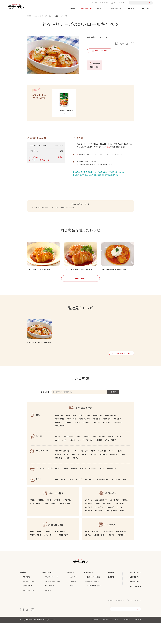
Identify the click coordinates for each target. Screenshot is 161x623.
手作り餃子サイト (135, 582)
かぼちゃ (104, 454)
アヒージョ (107, 503)
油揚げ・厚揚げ (103, 479)
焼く (32, 531)
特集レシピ (48, 590)
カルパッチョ (120, 503)
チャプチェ (99, 507)
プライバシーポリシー (108, 620)
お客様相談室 (116, 8)
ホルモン (87, 422)
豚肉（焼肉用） (111, 415)
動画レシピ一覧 (49, 586)
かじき (111, 436)
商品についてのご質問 (93, 577)
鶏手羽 (69, 422)
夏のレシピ (97, 531)
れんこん (114, 454)
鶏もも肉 (107, 419)
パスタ (83, 468)
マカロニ (93, 468)
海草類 (99, 440)
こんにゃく (116, 479)
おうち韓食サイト (135, 577)
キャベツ (76, 454)
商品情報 (72, 8)
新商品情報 (26, 577)
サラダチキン (60, 426)
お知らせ (94, 3)
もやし (76, 458)
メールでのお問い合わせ (94, 586)
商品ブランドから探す (29, 590)
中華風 (57, 500)
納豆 (71, 479)
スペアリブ (115, 500)
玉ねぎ (94, 454)
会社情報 (130, 8)
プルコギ (111, 507)
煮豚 (98, 503)
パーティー (109, 531)
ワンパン (112, 535)
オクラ (120, 451)
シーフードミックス (86, 440)
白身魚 (102, 436)
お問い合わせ (104, 3)
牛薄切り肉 (98, 415)
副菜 (53, 503)
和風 (32, 500)
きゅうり (85, 451)
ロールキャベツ (43, 207)
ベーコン (107, 422)
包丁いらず (64, 535)
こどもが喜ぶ (99, 535)
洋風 (49, 500)
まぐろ (58, 436)
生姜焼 (125, 500)
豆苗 (68, 458)
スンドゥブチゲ (112, 511)
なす (93, 451)
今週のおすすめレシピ (51, 577)
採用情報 (145, 8)
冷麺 (122, 511)
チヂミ (120, 507)
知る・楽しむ (101, 8)
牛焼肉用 (59, 415)
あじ (79, 436)
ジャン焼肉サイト (135, 572)
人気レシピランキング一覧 (53, 581)
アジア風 (68, 500)
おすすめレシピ (86, 8)
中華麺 (74, 468)
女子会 (88, 535)
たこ (57, 440)
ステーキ (89, 500)
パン (102, 468)
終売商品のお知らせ (93, 581)
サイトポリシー (95, 620)
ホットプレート (50, 535)
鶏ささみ (59, 422)
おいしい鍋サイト (135, 586)
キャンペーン (73, 577)
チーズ (35, 207)
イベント (72, 586)
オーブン (72, 207)
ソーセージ (118, 422)
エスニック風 (35, 503)
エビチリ (89, 507)
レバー (97, 422)
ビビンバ (89, 511)
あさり (73, 440)
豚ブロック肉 (85, 419)
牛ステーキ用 (71, 415)
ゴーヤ (58, 454)
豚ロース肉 (72, 419)
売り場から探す (27, 586)
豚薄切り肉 (60, 419)
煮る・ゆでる (64, 207)
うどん (58, 468)
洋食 (57, 207)
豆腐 (63, 479)
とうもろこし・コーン (106, 451)
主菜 (51, 207)
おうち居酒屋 (121, 531)
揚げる (49, 531)
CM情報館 (73, 581)
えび (64, 440)
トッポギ (99, 511)
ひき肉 (78, 422)
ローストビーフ (101, 500)
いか (119, 436)
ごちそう (122, 535)
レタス (85, 454)
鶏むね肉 (118, 419)
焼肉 (46, 503)
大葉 (66, 454)
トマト (75, 451)
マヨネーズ (90, 479)
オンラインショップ (118, 3)
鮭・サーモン (69, 436)
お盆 (87, 531)
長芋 (123, 454)
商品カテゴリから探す (29, 581)
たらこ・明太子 (111, 440)
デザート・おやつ (65, 503)
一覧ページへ (80, 278)
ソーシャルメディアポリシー (124, 620)
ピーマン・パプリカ (62, 451)
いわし (87, 436)
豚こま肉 (97, 419)
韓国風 (41, 500)
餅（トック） (112, 468)
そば (66, 468)
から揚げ (89, 503)
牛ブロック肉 (85, 415)
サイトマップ (138, 620)
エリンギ (59, 458)
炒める (40, 531)
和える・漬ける (36, 535)
